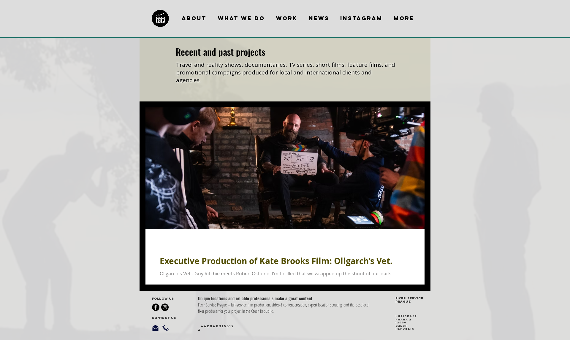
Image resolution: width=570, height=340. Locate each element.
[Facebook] (155, 307)
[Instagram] (165, 307)
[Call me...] (165, 327)
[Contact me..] (155, 328)
